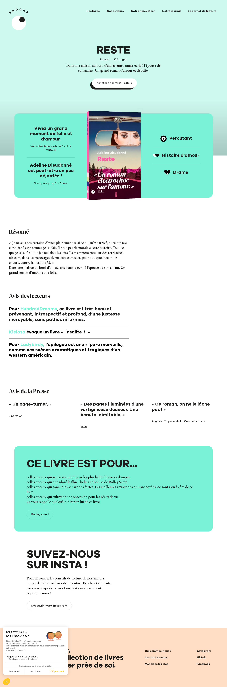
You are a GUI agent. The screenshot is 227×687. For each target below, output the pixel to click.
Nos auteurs (115, 11)
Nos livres (93, 11)
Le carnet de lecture (202, 11)
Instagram (203, 651)
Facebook (203, 664)
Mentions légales (156, 664)
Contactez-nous (156, 657)
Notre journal (171, 11)
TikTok (201, 657)
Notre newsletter (143, 11)
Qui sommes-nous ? (158, 651)
